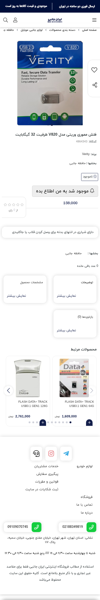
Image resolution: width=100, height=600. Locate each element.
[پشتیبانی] (36, 454)
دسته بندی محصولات (62, 30)
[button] (8, 390)
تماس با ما (84, 504)
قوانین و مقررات (46, 481)
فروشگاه (87, 497)
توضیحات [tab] (87, 282)
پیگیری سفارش (47, 474)
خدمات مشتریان (46, 466)
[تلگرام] (66, 454)
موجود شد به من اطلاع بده (63, 191)
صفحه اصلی (89, 30)
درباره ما (87, 512)
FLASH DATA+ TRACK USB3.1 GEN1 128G (32, 404)
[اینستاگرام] (51, 454)
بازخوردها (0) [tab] (85, 317)
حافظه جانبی (77, 163)
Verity (86, 154)
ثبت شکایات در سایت (41, 489)
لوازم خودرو (85, 466)
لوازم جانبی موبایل (32, 30)
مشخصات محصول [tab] (31, 282)
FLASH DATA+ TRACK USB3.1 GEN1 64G (79, 404)
